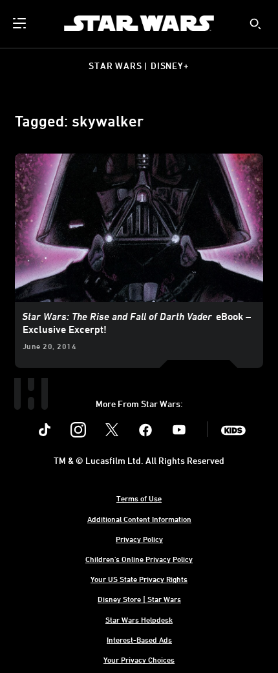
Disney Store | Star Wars (139, 598)
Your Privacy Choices (139, 659)
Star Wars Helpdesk (139, 619)
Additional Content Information (139, 518)
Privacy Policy (139, 538)
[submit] (255, 23)
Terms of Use (139, 498)
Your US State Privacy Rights (139, 578)
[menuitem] (20, 23)
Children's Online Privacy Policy (139, 558)
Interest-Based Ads (139, 639)
